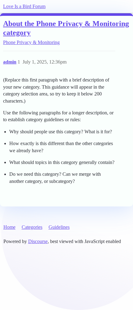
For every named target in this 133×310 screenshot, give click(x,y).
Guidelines (59, 227)
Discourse (38, 241)
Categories (32, 227)
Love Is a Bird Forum (24, 6)
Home (9, 227)
